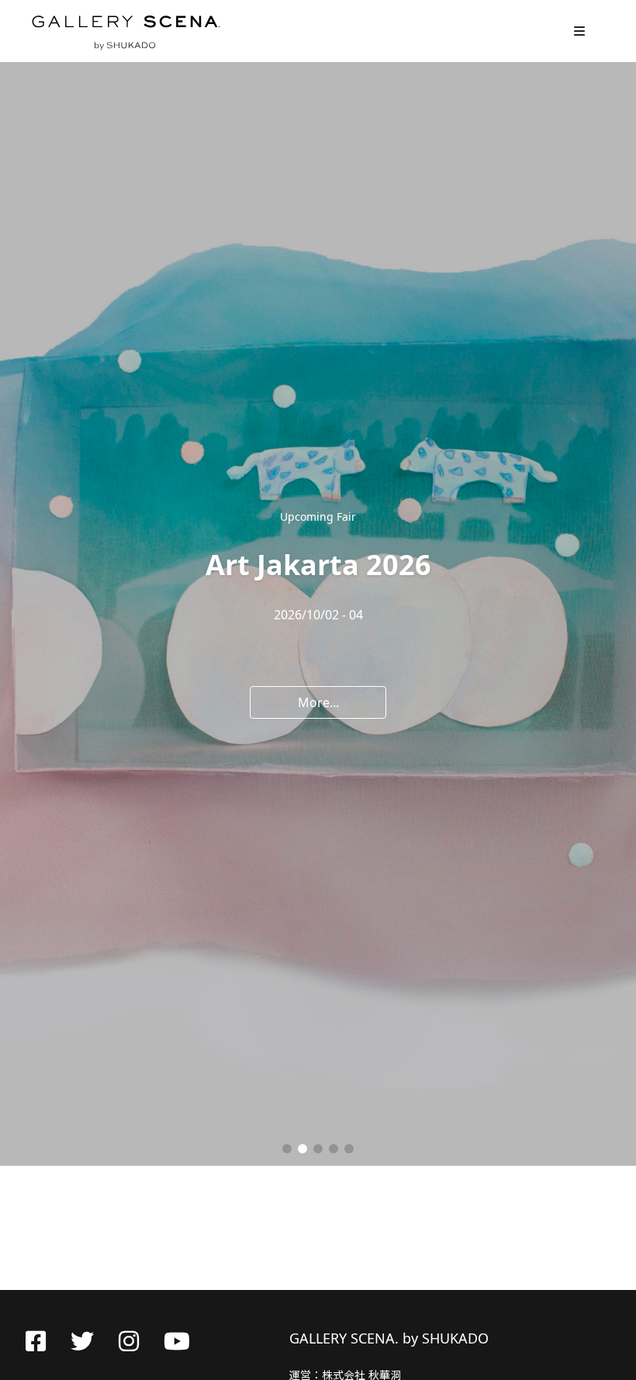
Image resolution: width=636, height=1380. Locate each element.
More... (318, 702)
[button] (287, 1148)
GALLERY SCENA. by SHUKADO (125, 31)
